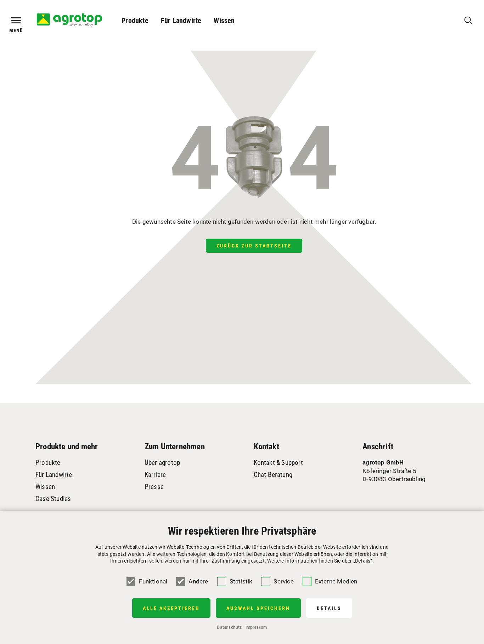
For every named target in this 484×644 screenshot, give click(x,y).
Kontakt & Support (278, 462)
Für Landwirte (181, 20)
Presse (154, 487)
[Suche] (468, 20)
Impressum (256, 627)
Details (329, 608)
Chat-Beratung (273, 475)
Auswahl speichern (258, 608)
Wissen (224, 20)
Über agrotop (162, 462)
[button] (135, 20)
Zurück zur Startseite (254, 246)
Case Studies (53, 499)
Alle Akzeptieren (171, 608)
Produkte (135, 20)
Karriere (155, 475)
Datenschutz (229, 627)
